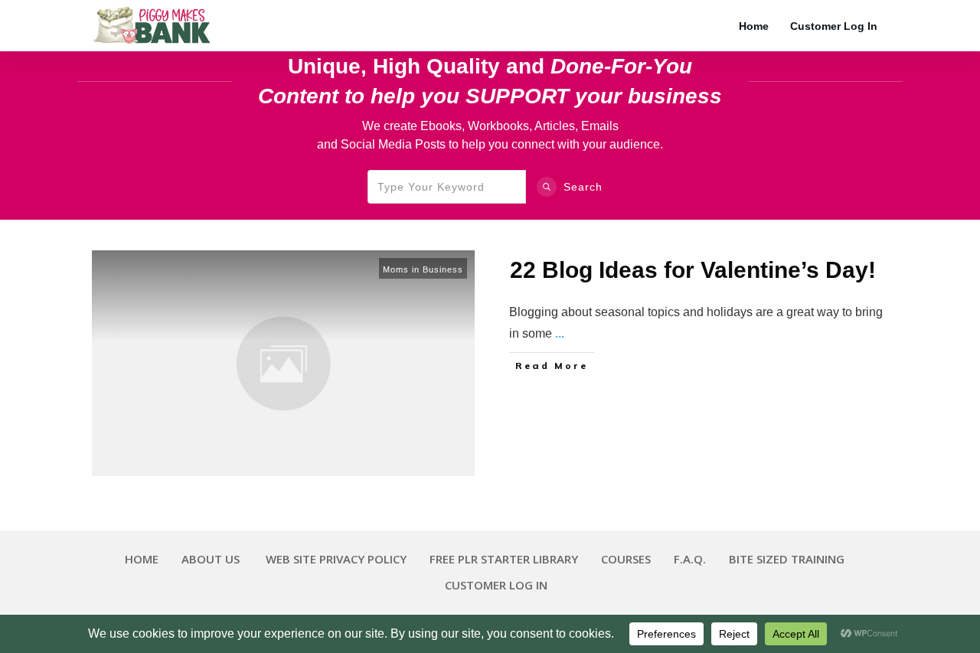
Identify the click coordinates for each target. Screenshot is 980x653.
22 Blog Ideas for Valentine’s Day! (693, 269)
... (559, 333)
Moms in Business (423, 269)
